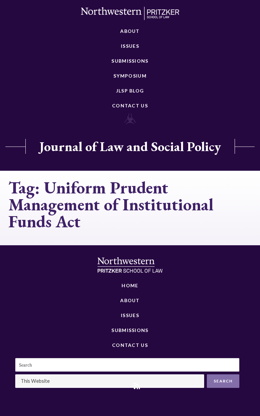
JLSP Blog (130, 90)
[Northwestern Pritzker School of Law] (130, 15)
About (130, 31)
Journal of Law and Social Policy (130, 146)
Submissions (129, 61)
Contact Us (130, 105)
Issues (130, 46)
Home (130, 285)
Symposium (130, 76)
